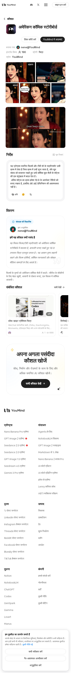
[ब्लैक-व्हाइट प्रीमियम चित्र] (30, 314)
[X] (38, 4)
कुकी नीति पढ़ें (28, 644)
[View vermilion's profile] (9, 332)
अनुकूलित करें (35, 665)
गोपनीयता (42, 582)
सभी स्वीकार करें (35, 651)
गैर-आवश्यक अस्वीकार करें (35, 658)
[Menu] (46, 5)
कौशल (10, 19)
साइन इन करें (60, 4)
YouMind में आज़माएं (52, 39)
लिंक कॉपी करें (30, 39)
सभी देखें (57, 287)
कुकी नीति (42, 596)
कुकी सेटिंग (42, 603)
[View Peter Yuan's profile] (61, 332)
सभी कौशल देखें (33, 383)
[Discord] (31, 4)
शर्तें (39, 589)
